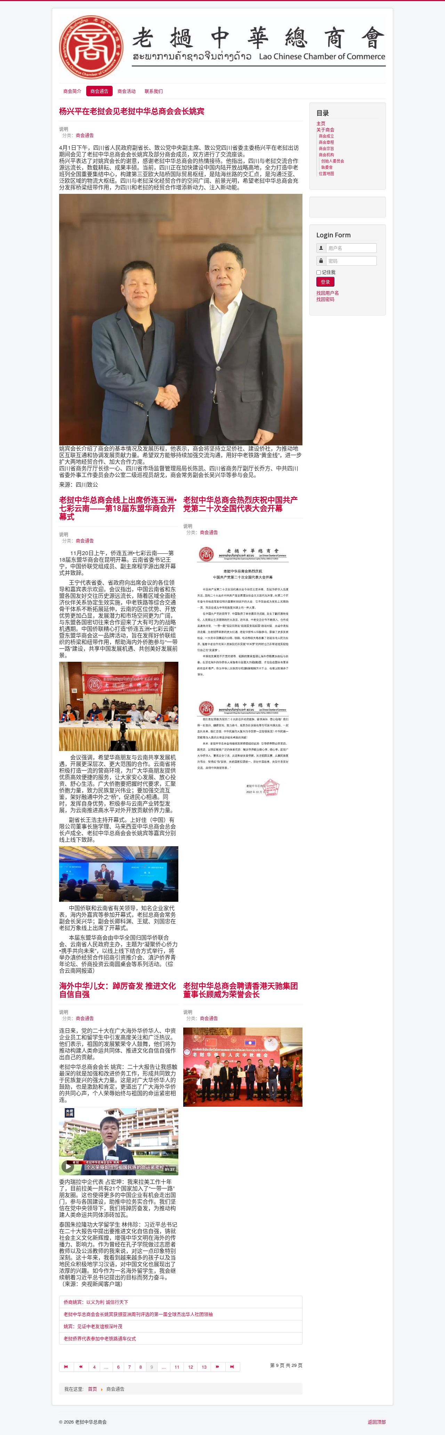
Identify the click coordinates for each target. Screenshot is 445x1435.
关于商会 (325, 129)
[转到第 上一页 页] (81, 1367)
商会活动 (127, 91)
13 (204, 1366)
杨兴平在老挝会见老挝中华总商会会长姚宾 (131, 111)
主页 (320, 123)
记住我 (328, 272)
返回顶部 (377, 1421)
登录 (325, 281)
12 (190, 1366)
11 (177, 1366)
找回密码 (325, 299)
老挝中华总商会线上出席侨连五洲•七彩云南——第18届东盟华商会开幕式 (118, 507)
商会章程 (326, 142)
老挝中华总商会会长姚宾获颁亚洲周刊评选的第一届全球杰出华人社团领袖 (138, 1314)
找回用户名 (327, 292)
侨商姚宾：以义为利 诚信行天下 (96, 1301)
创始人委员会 (332, 161)
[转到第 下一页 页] (218, 1367)
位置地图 (326, 173)
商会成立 (326, 136)
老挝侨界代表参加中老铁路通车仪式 (100, 1338)
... (106, 1366)
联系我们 (154, 91)
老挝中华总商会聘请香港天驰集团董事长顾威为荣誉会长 (240, 989)
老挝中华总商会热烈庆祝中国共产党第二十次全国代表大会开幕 (240, 503)
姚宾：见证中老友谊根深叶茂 (93, 1326)
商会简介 (72, 91)
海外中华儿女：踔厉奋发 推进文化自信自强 (117, 989)
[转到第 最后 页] (233, 1367)
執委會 (327, 167)
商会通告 (99, 91)
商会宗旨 (326, 148)
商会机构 (326, 154)
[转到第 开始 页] (66, 1367)
